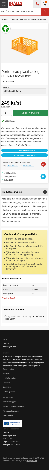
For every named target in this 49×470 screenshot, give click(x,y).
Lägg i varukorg (30, 113)
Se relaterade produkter (23, 155)
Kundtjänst (7, 387)
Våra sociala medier (11, 411)
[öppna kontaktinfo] (37, 4)
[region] (24, 192)
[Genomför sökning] (45, 12)
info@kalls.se (28, 166)
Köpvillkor (7, 373)
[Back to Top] (27, 464)
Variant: (6, 87)
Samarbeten (8, 415)
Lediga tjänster (9, 392)
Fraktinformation (9, 378)
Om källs (6, 382)
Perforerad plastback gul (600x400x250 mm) (28, 19)
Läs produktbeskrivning (23, 150)
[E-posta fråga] (43, 164)
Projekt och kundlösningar (13, 406)
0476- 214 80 (12, 166)
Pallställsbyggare (10, 402)
